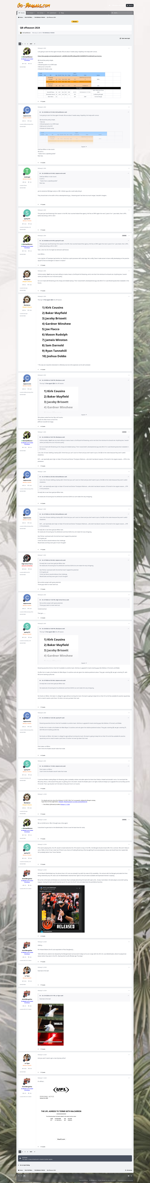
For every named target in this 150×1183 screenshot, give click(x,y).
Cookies (27, 1180)
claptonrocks (27, 116)
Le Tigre (27, 976)
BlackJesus (27, 279)
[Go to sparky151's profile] (27, 213)
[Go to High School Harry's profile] (27, 558)
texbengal (27, 177)
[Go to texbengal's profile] (27, 171)
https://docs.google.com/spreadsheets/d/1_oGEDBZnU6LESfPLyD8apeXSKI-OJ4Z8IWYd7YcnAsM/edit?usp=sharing (69, 56)
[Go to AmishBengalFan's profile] (27, 872)
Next (31, 43)
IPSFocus (86, 1180)
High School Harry (27, 564)
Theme (80, 1180)
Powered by (125, 1180)
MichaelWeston (26, 32)
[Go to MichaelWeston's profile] (21, 33)
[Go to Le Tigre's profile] (27, 970)
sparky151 (27, 219)
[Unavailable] (57, 304)
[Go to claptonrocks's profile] (27, 110)
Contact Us (20, 1180)
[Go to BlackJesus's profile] (27, 273)
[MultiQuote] (38, 101)
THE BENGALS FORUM (48, 32)
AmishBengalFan (27, 879)
